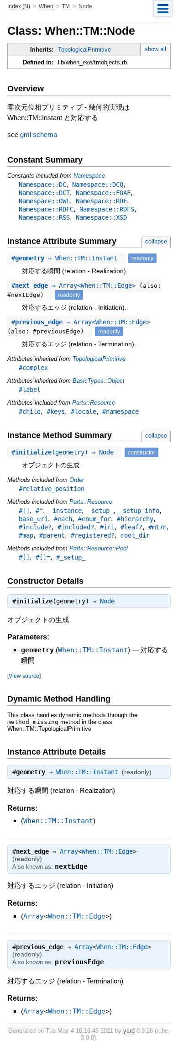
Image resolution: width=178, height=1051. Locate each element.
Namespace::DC (42, 184)
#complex (33, 367)
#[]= (43, 557)
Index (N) (18, 6)
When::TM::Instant (93, 650)
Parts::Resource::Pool (98, 548)
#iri (107, 527)
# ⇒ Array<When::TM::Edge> (75, 285)
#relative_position (51, 488)
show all (155, 49)
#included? (76, 527)
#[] (24, 510)
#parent (52, 535)
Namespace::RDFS (106, 209)
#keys (56, 411)
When (46, 6)
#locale (83, 411)
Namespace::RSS (44, 217)
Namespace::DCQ (97, 184)
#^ (39, 510)
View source (24, 676)
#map (26, 535)
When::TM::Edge (107, 851)
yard (129, 1030)
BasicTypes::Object (99, 380)
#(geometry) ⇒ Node (64, 452)
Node (107, 601)
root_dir (135, 535)
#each (63, 519)
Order (76, 479)
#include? (35, 527)
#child (30, 411)
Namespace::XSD (101, 217)
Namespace (89, 175)
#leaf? (131, 527)
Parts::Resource (93, 402)
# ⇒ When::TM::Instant (66, 258)
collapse (156, 241)
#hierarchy (135, 519)
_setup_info (139, 510)
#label (30, 389)
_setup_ (100, 510)
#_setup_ (70, 557)
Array (69, 851)
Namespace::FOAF (103, 192)
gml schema (38, 134)
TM (66, 6)
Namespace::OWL (44, 201)
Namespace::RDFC (46, 209)
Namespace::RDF (101, 201)
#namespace (120, 411)
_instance (65, 510)
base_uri (33, 519)
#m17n (157, 527)
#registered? (93, 535)
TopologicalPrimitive (84, 49)
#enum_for (94, 519)
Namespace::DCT (44, 192)
